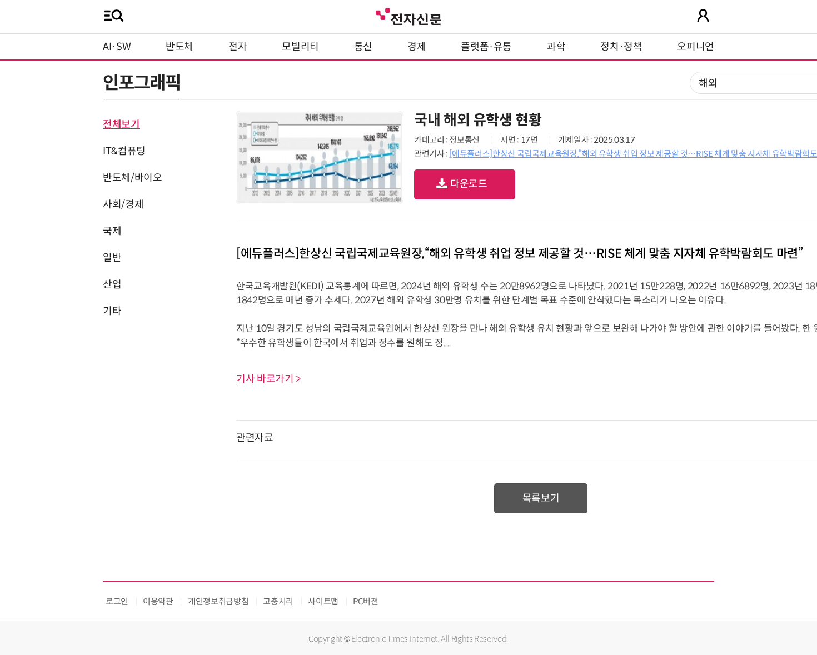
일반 (112, 258)
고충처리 (278, 601)
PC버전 (365, 601)
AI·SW (117, 47)
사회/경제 (123, 204)
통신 (363, 47)
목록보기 (541, 498)
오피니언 (695, 47)
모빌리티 (300, 47)
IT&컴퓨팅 (124, 151)
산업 (112, 284)
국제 (112, 231)
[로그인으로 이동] (703, 15)
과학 (556, 47)
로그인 (117, 601)
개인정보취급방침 (218, 601)
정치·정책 (621, 47)
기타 (112, 311)
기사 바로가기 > (268, 379)
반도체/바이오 (132, 178)
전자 (237, 47)
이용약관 (158, 601)
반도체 (179, 47)
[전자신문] (408, 15)
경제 (416, 47)
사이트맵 (323, 601)
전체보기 (121, 124)
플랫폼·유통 (486, 47)
